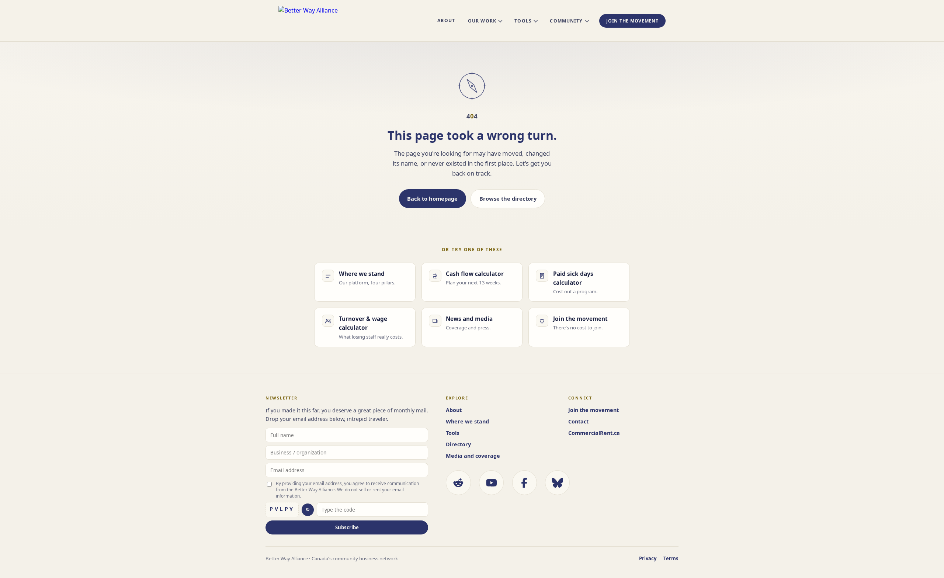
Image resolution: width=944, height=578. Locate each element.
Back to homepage (432, 198)
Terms (670, 558)
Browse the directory (508, 198)
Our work (482, 21)
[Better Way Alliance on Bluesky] (557, 482)
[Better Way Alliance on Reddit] (458, 482)
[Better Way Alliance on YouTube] (491, 482)
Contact (578, 421)
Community (566, 21)
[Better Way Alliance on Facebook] (524, 482)
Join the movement (632, 21)
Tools (522, 21)
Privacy (647, 558)
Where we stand (467, 421)
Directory (458, 444)
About (446, 20)
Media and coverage (473, 455)
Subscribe (347, 527)
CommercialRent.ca (594, 432)
